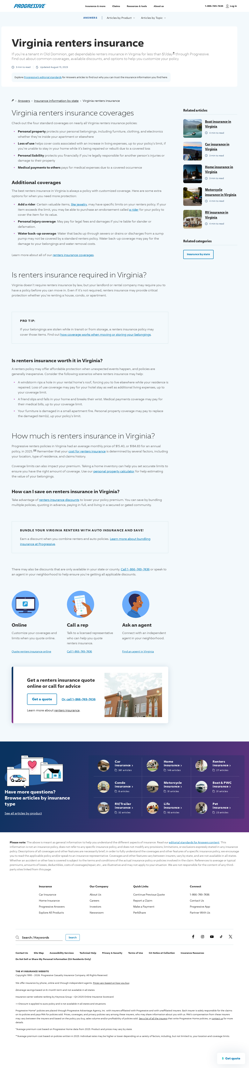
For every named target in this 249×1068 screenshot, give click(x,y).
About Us (95, 894)
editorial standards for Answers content (194, 842)
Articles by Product (119, 17)
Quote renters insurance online (31, 651)
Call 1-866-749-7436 (135, 569)
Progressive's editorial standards (43, 77)
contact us (217, 1018)
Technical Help (88, 952)
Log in (233, 5)
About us (159, 5)
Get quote (232, 1058)
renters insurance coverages (73, 255)
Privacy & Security (112, 952)
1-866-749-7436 (214, 7)
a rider (134, 209)
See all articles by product (23, 813)
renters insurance (67, 710)
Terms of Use (135, 952)
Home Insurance (49, 900)
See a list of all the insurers (153, 1018)
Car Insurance (47, 894)
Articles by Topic (152, 17)
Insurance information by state (56, 101)
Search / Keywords (35, 937)
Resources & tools (137, 5)
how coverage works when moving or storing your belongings (105, 334)
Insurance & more (95, 5)
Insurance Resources (192, 952)
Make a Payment (143, 906)
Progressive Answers (52, 906)
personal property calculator (113, 471)
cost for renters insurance (87, 451)
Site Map (39, 952)
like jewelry (79, 204)
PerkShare (139, 912)
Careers (94, 900)
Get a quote (42, 699)
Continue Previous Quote (149, 894)
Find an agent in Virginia (138, 651)
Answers (90, 17)
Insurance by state (198, 254)
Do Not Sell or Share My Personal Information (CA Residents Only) (53, 959)
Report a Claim (142, 900)
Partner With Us (200, 912)
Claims (116, 5)
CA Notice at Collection (162, 952)
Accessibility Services (62, 952)
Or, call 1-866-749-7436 (79, 699)
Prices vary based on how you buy (111, 982)
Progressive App (200, 906)
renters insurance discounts (59, 500)
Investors (95, 906)
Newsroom (97, 912)
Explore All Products (51, 912)
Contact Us (197, 900)
